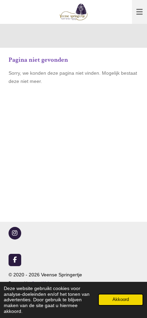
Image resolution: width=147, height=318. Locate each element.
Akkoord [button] (120, 299)
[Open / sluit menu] (139, 12)
